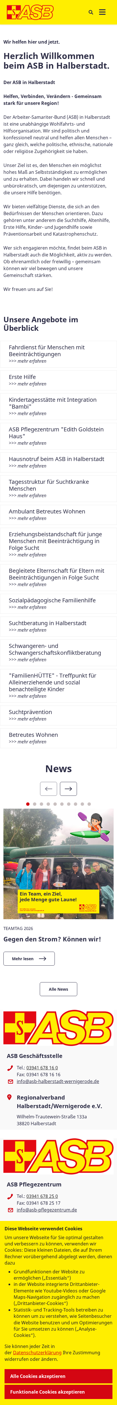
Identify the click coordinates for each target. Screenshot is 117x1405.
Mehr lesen (23, 958)
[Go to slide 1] (27, 804)
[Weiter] (68, 789)
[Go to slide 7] (68, 804)
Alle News (58, 989)
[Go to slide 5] (55, 804)
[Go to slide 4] (48, 804)
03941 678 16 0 (42, 1068)
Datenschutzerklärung (37, 1352)
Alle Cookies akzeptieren (38, 1376)
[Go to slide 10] (89, 804)
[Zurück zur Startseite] (30, 12)
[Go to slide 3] (41, 804)
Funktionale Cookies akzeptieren (47, 1392)
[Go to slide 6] (61, 804)
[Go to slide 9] (82, 804)
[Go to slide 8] (75, 804)
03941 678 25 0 (42, 1196)
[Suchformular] (90, 12)
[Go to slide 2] (34, 804)
